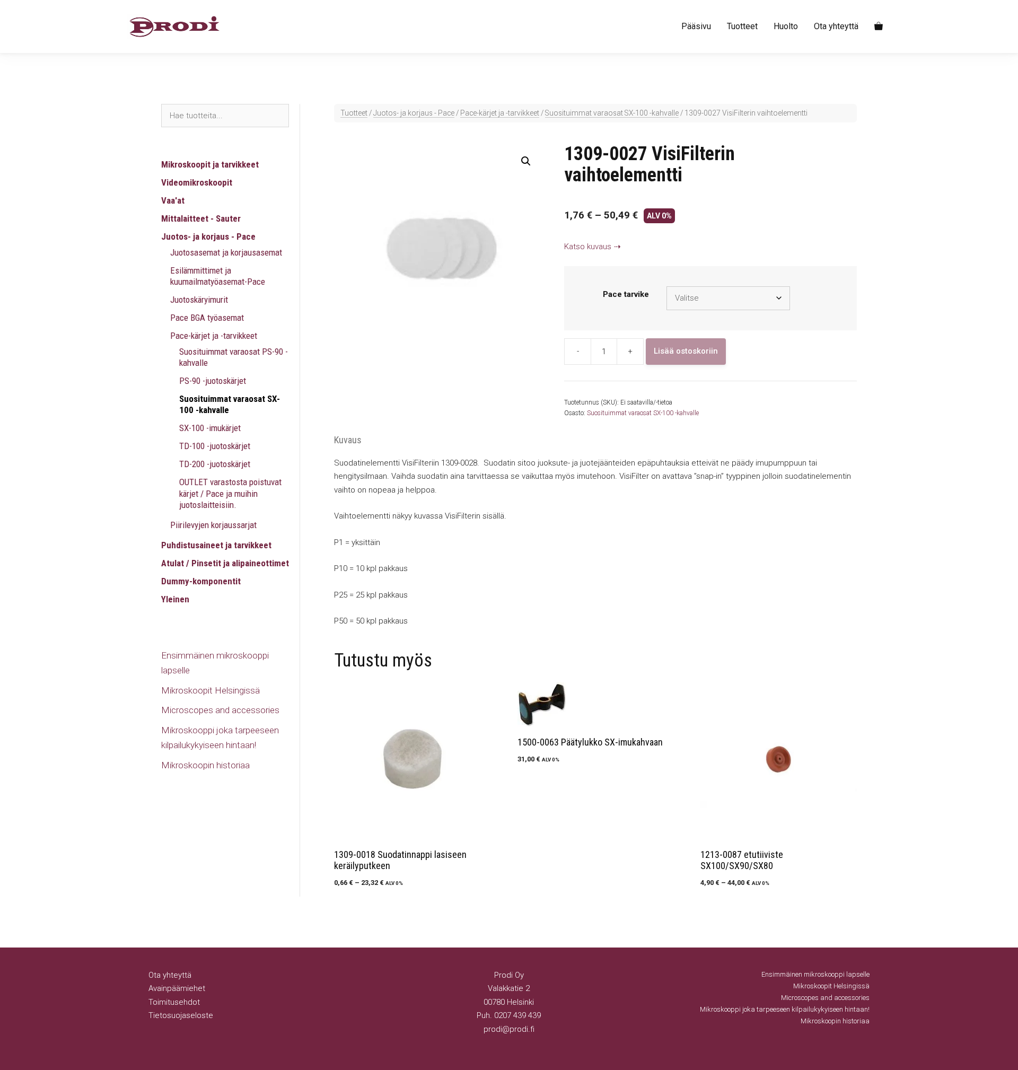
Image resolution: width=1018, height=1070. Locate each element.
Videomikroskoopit (196, 182)
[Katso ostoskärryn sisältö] (878, 26)
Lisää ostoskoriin (686, 351)
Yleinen (175, 599)
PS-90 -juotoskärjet (212, 380)
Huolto (786, 26)
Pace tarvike (626, 294)
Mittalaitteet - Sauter (201, 218)
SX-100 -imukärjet (210, 428)
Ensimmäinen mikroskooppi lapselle (815, 974)
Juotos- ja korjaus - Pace (413, 113)
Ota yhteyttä (836, 26)
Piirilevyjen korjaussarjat (213, 525)
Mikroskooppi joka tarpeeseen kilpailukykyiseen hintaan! (785, 1009)
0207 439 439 (517, 1015)
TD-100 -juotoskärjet (214, 446)
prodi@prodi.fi (509, 1029)
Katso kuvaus (587, 246)
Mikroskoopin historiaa (205, 765)
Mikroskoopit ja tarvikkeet (210, 164)
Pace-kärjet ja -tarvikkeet (499, 113)
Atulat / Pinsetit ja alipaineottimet (225, 563)
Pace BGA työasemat (207, 317)
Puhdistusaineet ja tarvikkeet (216, 545)
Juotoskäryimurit (199, 299)
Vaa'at (173, 200)
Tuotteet (742, 26)
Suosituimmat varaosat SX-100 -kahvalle (612, 113)
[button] (526, 161)
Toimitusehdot (174, 1002)
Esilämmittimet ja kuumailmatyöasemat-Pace (217, 276)
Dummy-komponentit (201, 581)
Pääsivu (696, 26)
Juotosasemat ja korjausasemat (226, 252)
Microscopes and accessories (220, 710)
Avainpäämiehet (176, 988)
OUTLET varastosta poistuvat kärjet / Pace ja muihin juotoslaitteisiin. (230, 493)
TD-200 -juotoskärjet (214, 464)
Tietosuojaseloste (180, 1015)
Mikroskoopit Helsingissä (210, 690)
